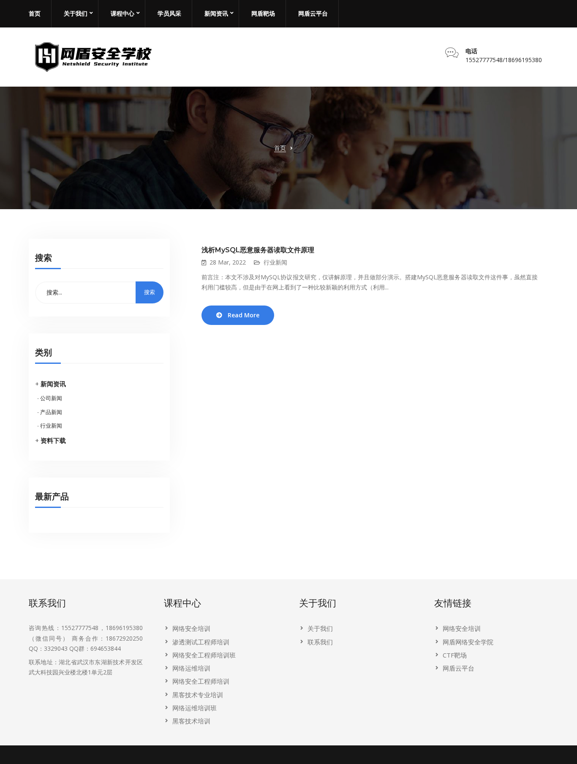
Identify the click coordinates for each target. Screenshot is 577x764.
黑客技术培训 (191, 721)
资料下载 (53, 440)
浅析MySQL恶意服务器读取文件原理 (257, 250)
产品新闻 (51, 412)
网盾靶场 (263, 13)
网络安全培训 (191, 628)
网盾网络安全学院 (468, 642)
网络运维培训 (191, 668)
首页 (35, 13)
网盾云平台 (313, 13)
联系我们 (320, 642)
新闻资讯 (216, 13)
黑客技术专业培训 (197, 694)
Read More (243, 315)
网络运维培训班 (194, 708)
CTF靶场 (455, 655)
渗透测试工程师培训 (200, 642)
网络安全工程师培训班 (204, 655)
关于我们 (75, 13)
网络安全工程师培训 (200, 681)
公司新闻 (51, 398)
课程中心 (122, 13)
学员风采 (169, 13)
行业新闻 (51, 425)
